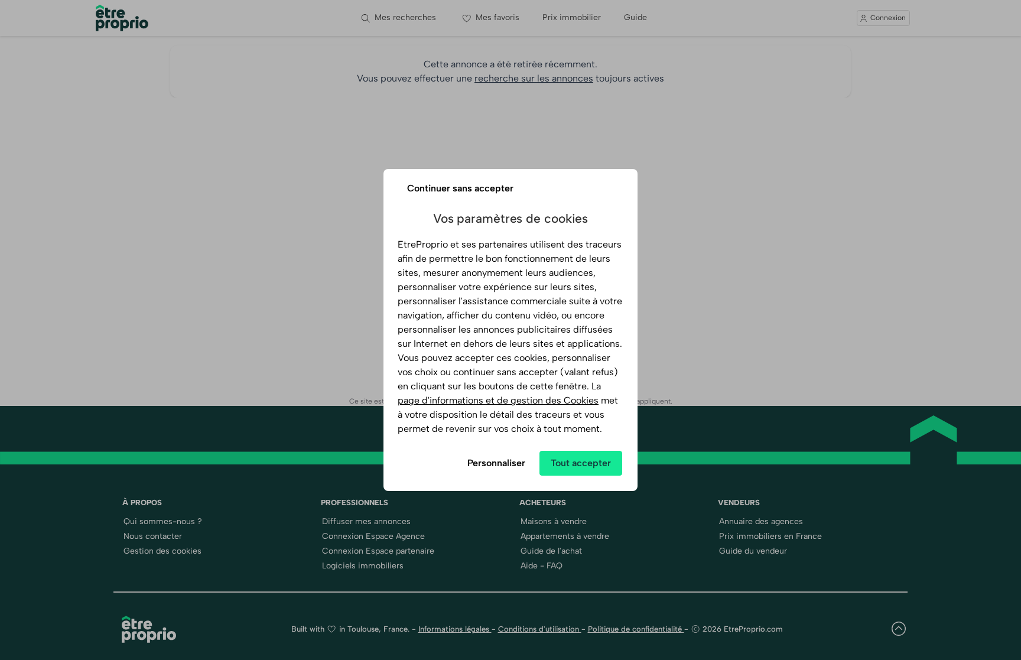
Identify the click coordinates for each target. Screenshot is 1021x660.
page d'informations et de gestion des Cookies (498, 400)
